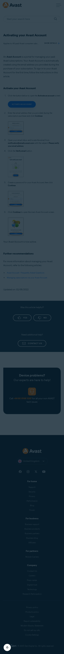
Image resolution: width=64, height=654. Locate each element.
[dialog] (32, 327)
